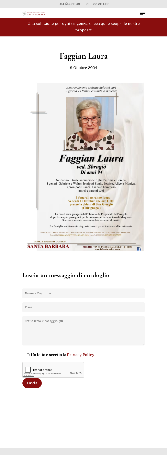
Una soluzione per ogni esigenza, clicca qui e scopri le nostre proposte (83, 27)
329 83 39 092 (97, 4)
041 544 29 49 (69, 4)
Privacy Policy (80, 355)
